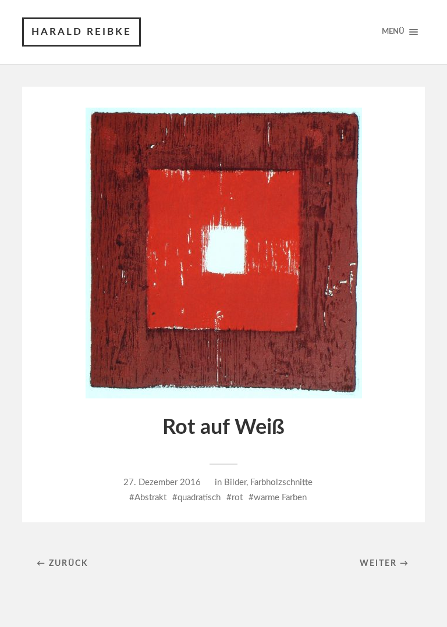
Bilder (235, 482)
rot (237, 497)
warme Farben (280, 497)
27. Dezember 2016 (162, 482)
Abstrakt (150, 497)
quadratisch (199, 497)
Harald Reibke (81, 32)
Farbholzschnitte (281, 482)
